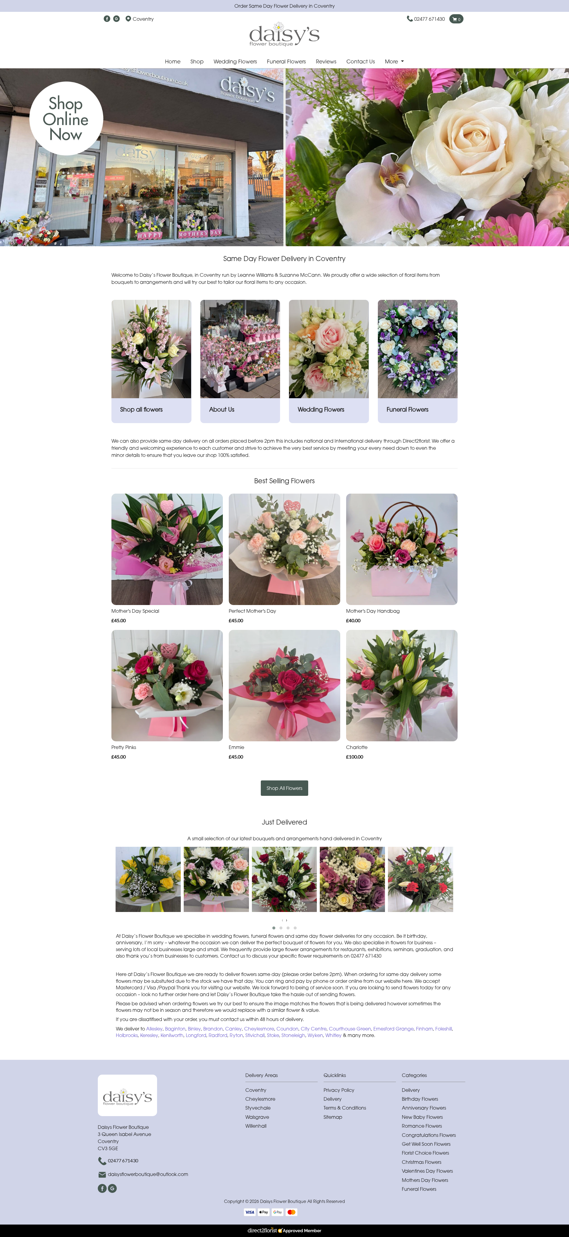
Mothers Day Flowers (425, 1180)
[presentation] (282, 920)
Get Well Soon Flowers (426, 1144)
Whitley (334, 1035)
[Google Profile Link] (116, 19)
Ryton (236, 1035)
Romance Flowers (422, 1126)
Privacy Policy (339, 1090)
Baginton (175, 1029)
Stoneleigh (293, 1035)
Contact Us (360, 61)
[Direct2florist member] (284, 1231)
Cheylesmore (259, 1029)
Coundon (287, 1029)
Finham (424, 1029)
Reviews (326, 61)
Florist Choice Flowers (425, 1153)
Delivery (333, 1099)
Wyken (315, 1035)
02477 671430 (429, 19)
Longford (196, 1035)
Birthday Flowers (420, 1099)
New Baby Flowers (422, 1117)
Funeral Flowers (286, 61)
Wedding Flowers (235, 61)
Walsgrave (257, 1117)
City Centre (314, 1029)
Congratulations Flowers (429, 1135)
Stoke (273, 1035)
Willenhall (255, 1126)
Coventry (255, 1090)
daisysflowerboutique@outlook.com (148, 1174)
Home (172, 61)
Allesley (154, 1029)
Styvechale (258, 1108)
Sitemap (333, 1117)
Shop (197, 61)
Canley (233, 1029)
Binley (194, 1029)
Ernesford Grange (393, 1029)
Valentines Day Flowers (427, 1171)
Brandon (213, 1029)
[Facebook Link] (107, 19)
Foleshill (443, 1029)
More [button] (392, 61)
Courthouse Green (350, 1029)
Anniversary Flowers (424, 1108)
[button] (273, 928)
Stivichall (255, 1035)
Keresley (149, 1035)
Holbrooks (127, 1035)
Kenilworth (172, 1035)
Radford (218, 1035)
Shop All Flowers (284, 788)
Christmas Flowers (421, 1162)
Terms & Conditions (345, 1108)
